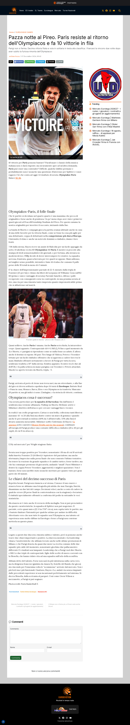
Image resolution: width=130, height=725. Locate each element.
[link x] (103, 10)
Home (11, 32)
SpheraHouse (68, 721)
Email (60, 61)
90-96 (18, 178)
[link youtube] (114, 10)
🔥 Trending (94, 104)
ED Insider (29, 10)
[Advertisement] (65, 22)
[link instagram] (110, 10)
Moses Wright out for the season (47, 425)
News (21, 10)
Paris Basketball (14, 591)
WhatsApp (30, 61)
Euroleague (48, 10)
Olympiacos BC (42, 591)
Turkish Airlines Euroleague (28, 591)
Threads (51, 61)
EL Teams (38, 10)
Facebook (20, 61)
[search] (119, 10)
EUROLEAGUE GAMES (24, 32)
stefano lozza (14, 56)
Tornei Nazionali (69, 10)
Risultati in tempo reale (65, 700)
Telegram (41, 61)
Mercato (58, 10)
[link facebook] (106, 10)
